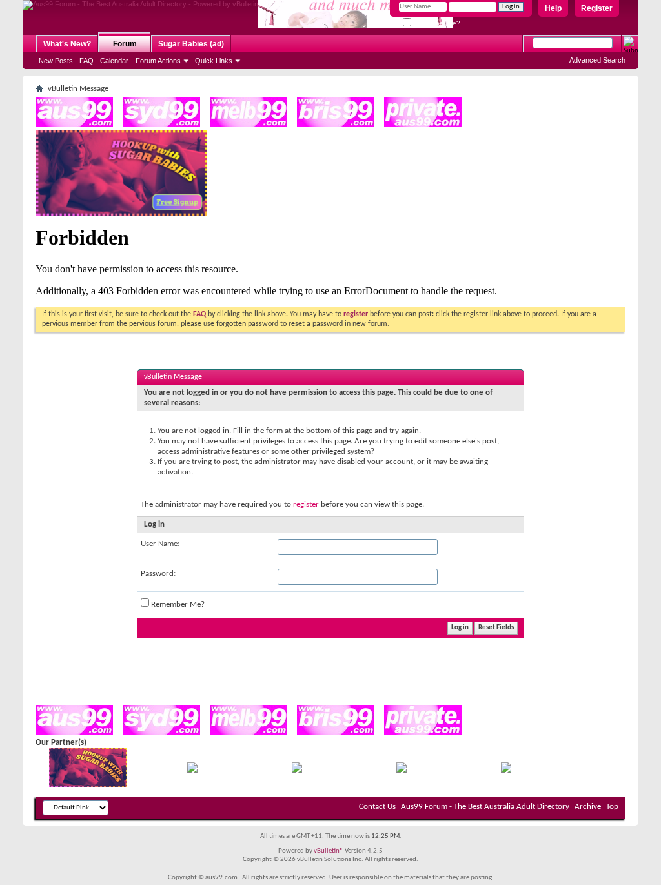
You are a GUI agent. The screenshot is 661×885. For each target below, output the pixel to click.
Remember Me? (435, 22)
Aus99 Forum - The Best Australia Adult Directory (485, 806)
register (306, 504)
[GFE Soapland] (401, 770)
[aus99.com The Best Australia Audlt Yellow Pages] (74, 125)
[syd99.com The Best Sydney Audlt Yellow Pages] (161, 125)
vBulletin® (328, 851)
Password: (158, 573)
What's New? (67, 43)
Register (597, 8)
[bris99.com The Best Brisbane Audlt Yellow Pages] (335, 125)
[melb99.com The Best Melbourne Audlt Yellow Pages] (248, 125)
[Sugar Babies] (121, 213)
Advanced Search (597, 60)
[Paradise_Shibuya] (506, 770)
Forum (125, 43)
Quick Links (213, 61)
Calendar (114, 61)
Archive (588, 806)
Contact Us (377, 806)
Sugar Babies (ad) (191, 43)
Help (553, 8)
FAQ (86, 61)
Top (612, 806)
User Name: (160, 544)
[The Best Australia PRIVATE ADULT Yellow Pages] (423, 125)
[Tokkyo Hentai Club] (192, 770)
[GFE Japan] (297, 770)
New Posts (56, 61)
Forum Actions (158, 61)
